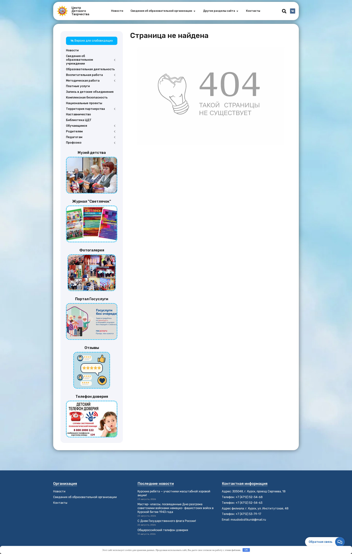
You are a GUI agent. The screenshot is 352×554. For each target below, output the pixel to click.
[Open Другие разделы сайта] (237, 11)
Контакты (60, 502)
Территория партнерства (85, 109)
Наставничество (78, 114)
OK (246, 549)
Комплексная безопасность (87, 97)
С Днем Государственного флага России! (167, 521)
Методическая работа (83, 80)
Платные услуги (78, 86)
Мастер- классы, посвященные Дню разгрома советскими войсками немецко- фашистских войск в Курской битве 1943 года (176, 508)
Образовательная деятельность (90, 69)
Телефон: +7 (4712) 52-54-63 (242, 502)
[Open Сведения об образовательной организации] (194, 11)
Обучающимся (76, 125)
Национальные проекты (84, 103)
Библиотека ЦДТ (78, 120)
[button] (284, 11)
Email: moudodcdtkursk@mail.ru (244, 519)
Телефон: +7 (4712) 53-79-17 (241, 514)
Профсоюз (73, 142)
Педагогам (74, 137)
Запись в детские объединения (89, 92)
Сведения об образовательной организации (85, 497)
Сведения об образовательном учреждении (79, 59)
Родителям (74, 131)
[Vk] (292, 11)
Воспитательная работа (84, 75)
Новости (72, 50)
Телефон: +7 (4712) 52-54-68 (242, 497)
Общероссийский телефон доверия (163, 530)
